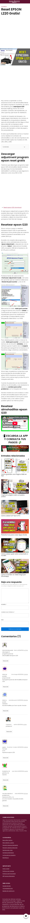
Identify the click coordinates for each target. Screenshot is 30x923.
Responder (5, 660)
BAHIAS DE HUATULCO (8, 891)
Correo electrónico (8, 612)
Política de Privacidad (9, 873)
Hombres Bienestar (8, 852)
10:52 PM (26, 700)
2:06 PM (26, 747)
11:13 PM (25, 724)
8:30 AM (26, 793)
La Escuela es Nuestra (9, 855)
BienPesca (6, 857)
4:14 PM (26, 771)
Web (2, 620)
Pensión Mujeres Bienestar (10, 845)
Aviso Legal (6, 868)
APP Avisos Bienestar (9, 876)
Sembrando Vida (8, 850)
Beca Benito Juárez (8, 842)
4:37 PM (26, 650)
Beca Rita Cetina (7, 840)
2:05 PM (26, 674)
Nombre (4, 604)
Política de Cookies (8, 871)
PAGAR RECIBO (7, 886)
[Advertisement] (15, 32)
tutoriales (4, 6)
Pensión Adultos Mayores (10, 847)
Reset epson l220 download (12, 207)
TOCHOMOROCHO (8, 888)
